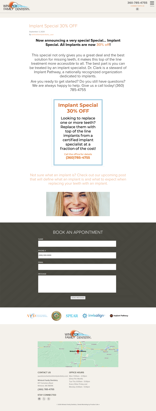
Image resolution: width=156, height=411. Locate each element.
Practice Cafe (95, 404)
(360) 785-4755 (46, 389)
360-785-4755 (137, 3)
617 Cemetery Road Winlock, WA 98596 (48, 383)
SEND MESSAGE (78, 298)
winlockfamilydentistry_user (43, 34)
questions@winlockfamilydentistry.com (53, 376)
